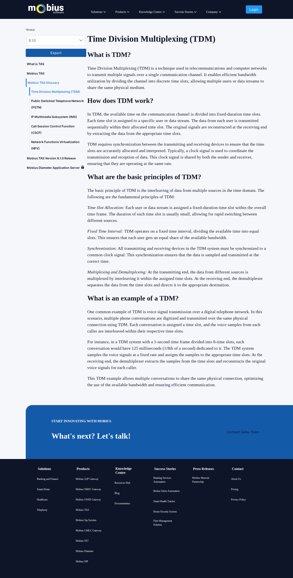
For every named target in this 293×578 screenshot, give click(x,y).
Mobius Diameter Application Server (53, 167)
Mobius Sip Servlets (86, 520)
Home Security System (165, 511)
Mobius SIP (82, 561)
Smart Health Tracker (164, 501)
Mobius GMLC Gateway (88, 530)
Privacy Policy (238, 499)
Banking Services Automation (162, 479)
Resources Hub (122, 482)
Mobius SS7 (82, 540)
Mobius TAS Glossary (43, 82)
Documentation (122, 503)
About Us (236, 478)
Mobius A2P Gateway (87, 478)
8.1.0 (32, 40)
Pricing (234, 489)
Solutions (96, 12)
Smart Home (43, 489)
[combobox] (56, 40)
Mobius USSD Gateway (88, 499)
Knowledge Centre (150, 12)
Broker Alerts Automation (166, 491)
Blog (117, 493)
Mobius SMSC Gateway (88, 489)
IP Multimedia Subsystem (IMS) (54, 117)
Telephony (42, 509)
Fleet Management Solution (162, 522)
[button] (254, 9)
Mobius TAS (36, 73)
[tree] (56, 115)
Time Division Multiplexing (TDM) (56, 91)
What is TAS (35, 64)
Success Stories (184, 12)
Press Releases (203, 469)
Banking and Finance (47, 478)
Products (120, 12)
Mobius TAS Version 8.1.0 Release (51, 158)
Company (212, 12)
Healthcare (42, 499)
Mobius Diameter (85, 551)
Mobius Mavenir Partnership (200, 479)
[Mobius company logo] (46, 19)
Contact (237, 469)
